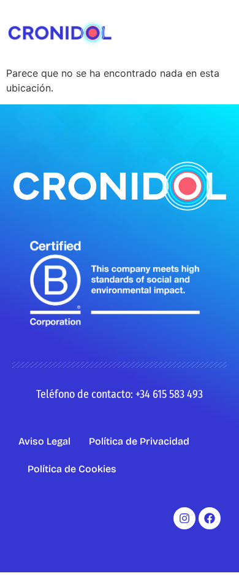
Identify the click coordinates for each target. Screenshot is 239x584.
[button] (223, 33)
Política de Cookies (72, 469)
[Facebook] (210, 518)
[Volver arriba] (211, 556)
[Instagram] (184, 518)
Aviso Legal (44, 441)
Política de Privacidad (139, 441)
